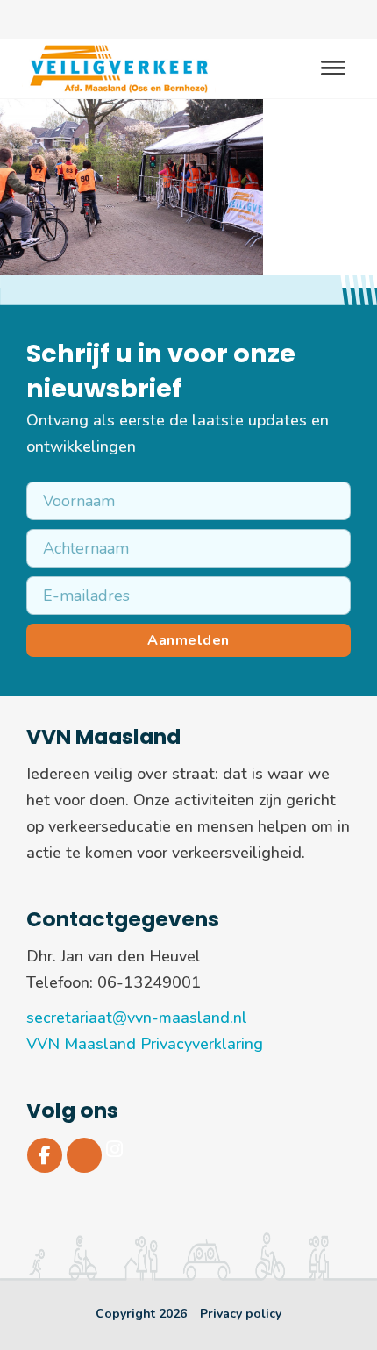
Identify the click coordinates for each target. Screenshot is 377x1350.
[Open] (333, 69)
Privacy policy (240, 1313)
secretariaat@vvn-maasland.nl (136, 1017)
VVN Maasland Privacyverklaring (144, 1043)
